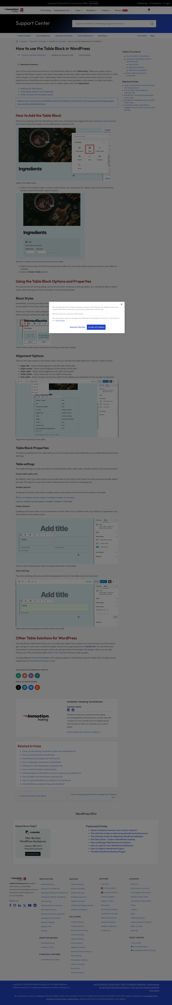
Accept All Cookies (96, 327)
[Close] (121, 304)
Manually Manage (77, 327)
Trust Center (60, 320)
